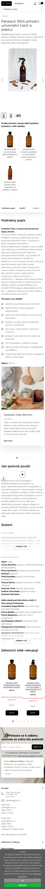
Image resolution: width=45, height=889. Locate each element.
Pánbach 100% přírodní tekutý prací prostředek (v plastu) (12, 685)
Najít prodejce (7, 848)
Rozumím (22, 885)
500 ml (12, 705)
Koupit (12, 713)
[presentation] (41, 688)
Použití (22, 208)
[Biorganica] (20, 3)
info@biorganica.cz (13, 800)
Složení (36, 208)
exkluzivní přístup (17, 761)
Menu (8, 3)
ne (23, 880)
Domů (5, 16)
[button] (13, 721)
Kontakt (4, 788)
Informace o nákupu (10, 842)
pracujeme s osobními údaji (30, 756)
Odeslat (37, 747)
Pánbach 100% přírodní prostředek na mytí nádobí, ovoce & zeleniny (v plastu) (33, 687)
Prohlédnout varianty (11, 708)
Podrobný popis (8, 208)
